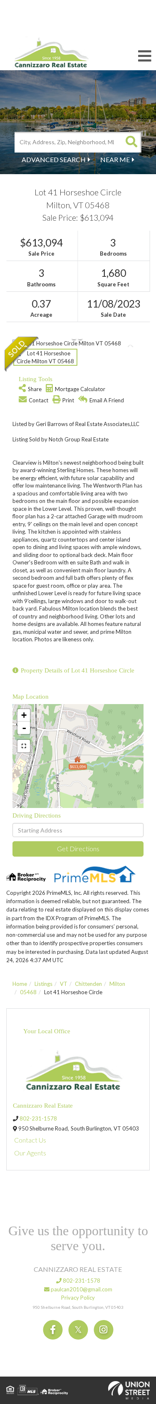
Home (19, 983)
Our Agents (30, 1153)
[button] (131, 142)
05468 (28, 992)
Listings (43, 983)
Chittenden (88, 983)
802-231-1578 (38, 1118)
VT (63, 983)
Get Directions (78, 848)
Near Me (115, 159)
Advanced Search (54, 159)
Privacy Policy (78, 1297)
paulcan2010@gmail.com (81, 1289)
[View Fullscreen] (23, 746)
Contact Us (30, 1140)
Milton (117, 983)
